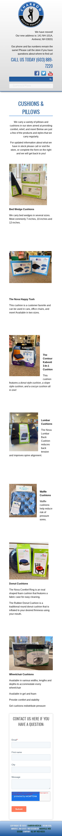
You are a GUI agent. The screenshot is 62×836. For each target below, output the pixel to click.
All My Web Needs (38, 831)
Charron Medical (34, 825)
